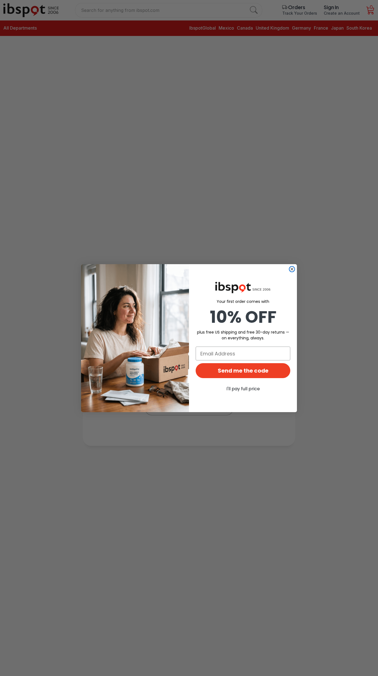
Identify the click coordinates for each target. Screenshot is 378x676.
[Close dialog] (292, 269)
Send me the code (243, 371)
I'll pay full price (243, 389)
